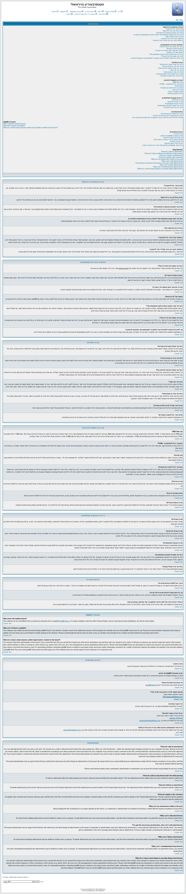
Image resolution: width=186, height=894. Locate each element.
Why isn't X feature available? (14, 126)
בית (119, 11)
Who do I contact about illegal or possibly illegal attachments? (160, 169)
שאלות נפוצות (109, 11)
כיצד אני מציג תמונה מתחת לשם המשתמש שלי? (166, 54)
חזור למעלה (179, 193)
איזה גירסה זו (178, 134)
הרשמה (53, 11)
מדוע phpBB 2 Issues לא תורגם (172, 136)
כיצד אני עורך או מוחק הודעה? (172, 66)
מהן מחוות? (179, 86)
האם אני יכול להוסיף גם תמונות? (171, 88)
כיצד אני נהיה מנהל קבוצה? (173, 107)
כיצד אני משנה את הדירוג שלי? (172, 56)
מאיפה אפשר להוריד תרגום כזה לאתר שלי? (168, 140)
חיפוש (100, 11)
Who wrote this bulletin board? (14, 124)
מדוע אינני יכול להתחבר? (174, 29)
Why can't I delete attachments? (171, 165)
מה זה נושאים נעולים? (175, 94)
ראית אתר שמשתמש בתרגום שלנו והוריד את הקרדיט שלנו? (162, 145)
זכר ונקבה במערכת (176, 141)
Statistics (63, 11)
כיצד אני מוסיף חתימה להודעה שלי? (170, 68)
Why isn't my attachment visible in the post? (167, 159)
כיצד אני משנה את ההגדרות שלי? (171, 47)
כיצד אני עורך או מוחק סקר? (173, 72)
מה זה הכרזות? (177, 90)
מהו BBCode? (177, 82)
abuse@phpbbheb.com (72, 730)
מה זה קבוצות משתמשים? (174, 104)
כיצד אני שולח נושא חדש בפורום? (171, 64)
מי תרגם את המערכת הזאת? (173, 138)
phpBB (89, 889)
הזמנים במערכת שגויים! (175, 49)
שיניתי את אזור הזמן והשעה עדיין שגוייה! (169, 50)
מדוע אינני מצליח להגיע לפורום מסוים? (169, 74)
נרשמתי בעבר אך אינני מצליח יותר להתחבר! (168, 40)
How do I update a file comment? (170, 157)
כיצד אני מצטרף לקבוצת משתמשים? (170, 105)
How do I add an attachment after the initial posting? (163, 153)
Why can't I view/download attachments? (168, 167)
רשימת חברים (89, 11)
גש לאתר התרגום (176, 718)
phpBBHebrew (151, 685)
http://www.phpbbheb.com (173, 697)
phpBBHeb (91, 890)
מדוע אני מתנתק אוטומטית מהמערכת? (169, 33)
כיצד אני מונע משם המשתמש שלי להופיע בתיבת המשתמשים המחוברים (158, 35)
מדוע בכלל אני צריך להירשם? (173, 31)
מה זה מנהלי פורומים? (175, 102)
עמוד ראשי (179, 20)
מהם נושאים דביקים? (175, 92)
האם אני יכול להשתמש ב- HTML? (171, 84)
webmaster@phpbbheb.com (149, 721)
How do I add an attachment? (172, 152)
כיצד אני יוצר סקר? (176, 70)
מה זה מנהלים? (177, 100)
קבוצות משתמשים (75, 11)
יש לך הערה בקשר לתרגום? (173, 143)
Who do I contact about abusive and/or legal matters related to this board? (30, 128)
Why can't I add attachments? (172, 161)
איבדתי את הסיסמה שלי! (174, 37)
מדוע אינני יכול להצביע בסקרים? (171, 76)
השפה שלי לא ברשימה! (175, 52)
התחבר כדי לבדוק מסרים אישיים (84, 14)
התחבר (68, 14)
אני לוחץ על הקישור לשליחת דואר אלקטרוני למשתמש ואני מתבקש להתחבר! (157, 58)
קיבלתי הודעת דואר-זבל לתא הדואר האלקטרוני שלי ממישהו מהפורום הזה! (157, 117)
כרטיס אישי (102, 14)
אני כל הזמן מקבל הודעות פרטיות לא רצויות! (168, 116)
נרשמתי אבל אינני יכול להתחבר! (172, 38)
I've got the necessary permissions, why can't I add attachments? (159, 163)
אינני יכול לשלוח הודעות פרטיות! (172, 114)
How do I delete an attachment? (171, 155)
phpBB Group (65, 621)
